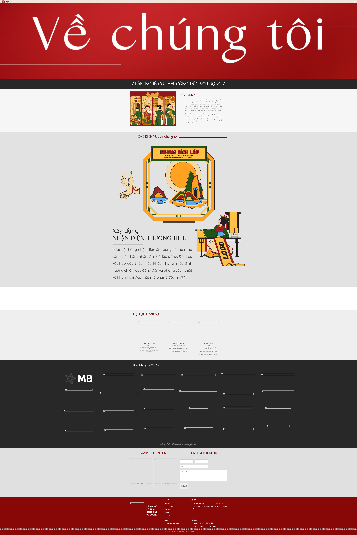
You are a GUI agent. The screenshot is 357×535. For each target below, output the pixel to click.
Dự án (167, 509)
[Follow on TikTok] (188, 531)
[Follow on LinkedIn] (193, 531)
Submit (184, 486)
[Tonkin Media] (6, 1)
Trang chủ (169, 506)
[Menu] (355, 2)
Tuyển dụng (169, 515)
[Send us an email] (190, 531)
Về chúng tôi (170, 503)
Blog (167, 512)
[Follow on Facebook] (186, 531)
